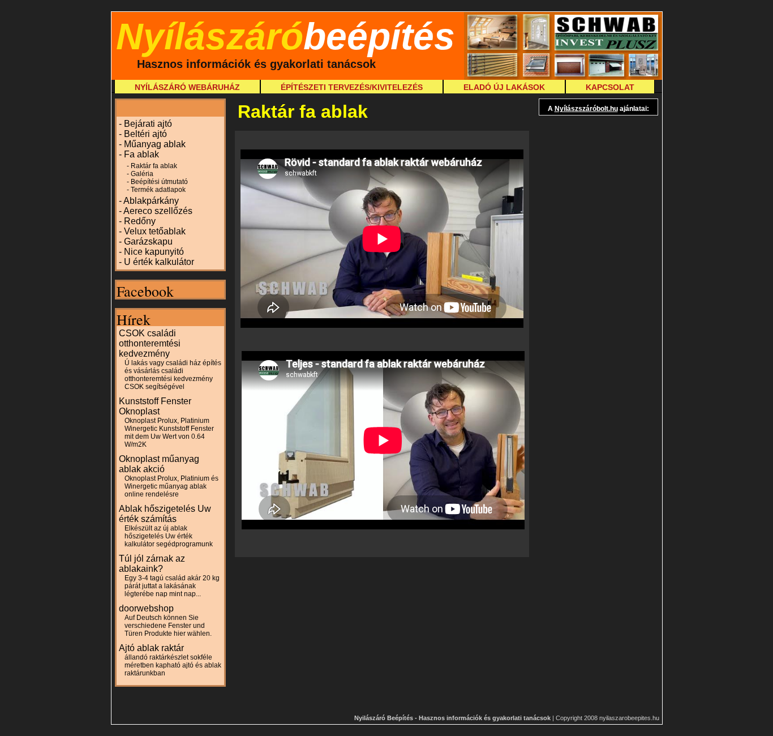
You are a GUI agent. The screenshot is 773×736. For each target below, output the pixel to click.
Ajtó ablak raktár (170, 660)
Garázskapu (148, 241)
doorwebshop (165, 620)
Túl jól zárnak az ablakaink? (169, 576)
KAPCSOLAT (610, 87)
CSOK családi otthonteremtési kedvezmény (170, 359)
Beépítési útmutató (159, 182)
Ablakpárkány (151, 201)
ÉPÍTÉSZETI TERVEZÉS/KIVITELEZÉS (352, 87)
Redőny (140, 221)
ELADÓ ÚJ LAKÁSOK (504, 87)
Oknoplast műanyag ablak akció (168, 476)
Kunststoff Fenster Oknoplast (166, 422)
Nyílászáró (285, 36)
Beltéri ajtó (145, 134)
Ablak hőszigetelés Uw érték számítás (166, 526)
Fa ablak (141, 154)
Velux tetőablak (155, 231)
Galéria (142, 174)
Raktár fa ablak (154, 166)
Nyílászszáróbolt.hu (586, 109)
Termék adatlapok (158, 190)
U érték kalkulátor (159, 262)
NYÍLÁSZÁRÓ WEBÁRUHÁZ (187, 87)
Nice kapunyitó (154, 251)
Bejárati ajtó (148, 124)
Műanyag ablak (155, 144)
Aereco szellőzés (157, 211)
